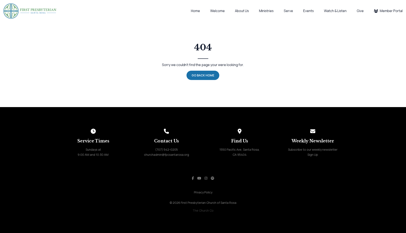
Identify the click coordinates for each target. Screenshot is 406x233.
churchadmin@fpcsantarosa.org (166, 155)
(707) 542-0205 (166, 150)
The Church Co (203, 210)
